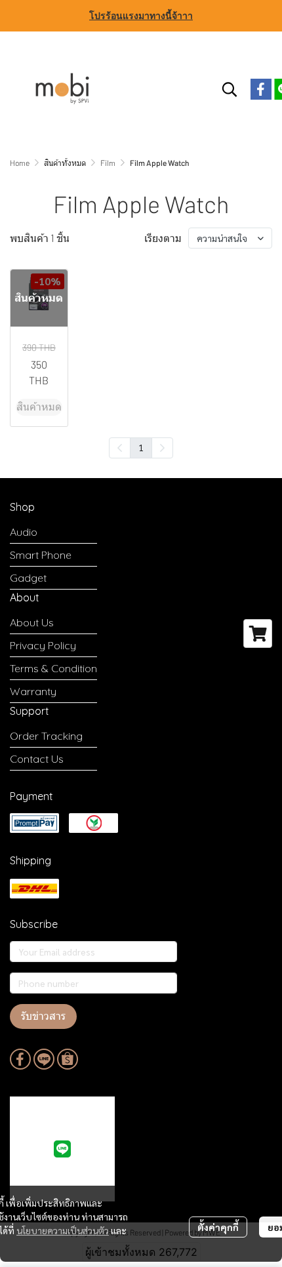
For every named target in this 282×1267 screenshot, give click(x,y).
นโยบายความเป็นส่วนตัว (62, 1230)
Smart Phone (40, 554)
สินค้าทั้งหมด (65, 162)
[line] (43, 1059)
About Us (32, 622)
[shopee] (67, 1059)
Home (20, 162)
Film (107, 162)
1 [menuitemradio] (141, 447)
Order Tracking (46, 735)
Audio (23, 531)
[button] (229, 89)
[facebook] (261, 89)
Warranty (33, 691)
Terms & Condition (53, 668)
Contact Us (37, 758)
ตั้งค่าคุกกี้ (218, 1227)
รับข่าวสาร (43, 1016)
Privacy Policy (43, 645)
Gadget (28, 577)
